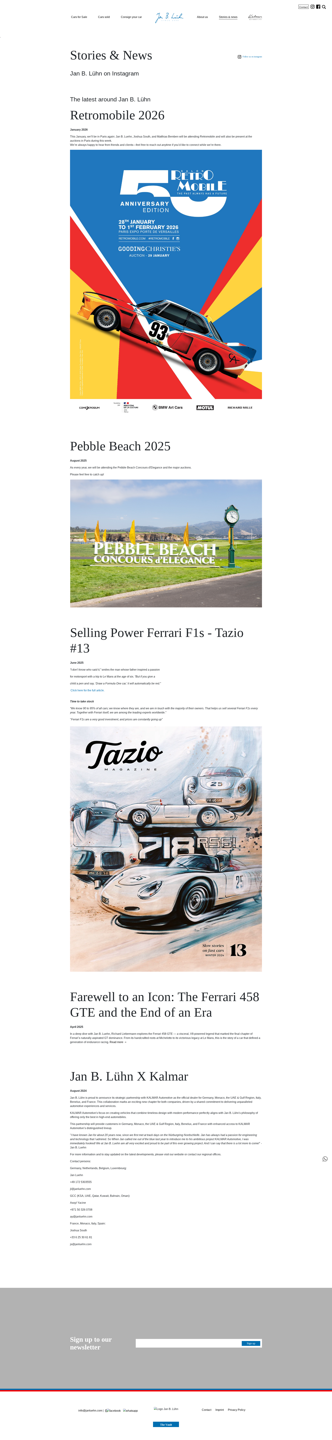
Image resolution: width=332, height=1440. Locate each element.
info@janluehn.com (90, 1410)
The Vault (166, 1424)
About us (202, 17)
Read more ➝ (118, 1042)
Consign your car (131, 17)
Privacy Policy (236, 1409)
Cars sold (104, 17)
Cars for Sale (79, 17)
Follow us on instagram (252, 56)
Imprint (219, 1409)
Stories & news (228, 17)
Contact (303, 7)
